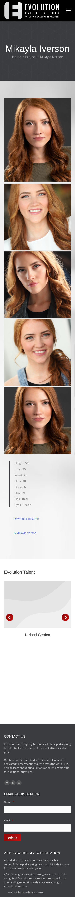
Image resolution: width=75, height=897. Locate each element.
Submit (12, 837)
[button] (9, 617)
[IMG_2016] (37, 352)
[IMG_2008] (37, 284)
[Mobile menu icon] (68, 10)
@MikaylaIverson (25, 533)
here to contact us (58, 768)
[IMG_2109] (37, 217)
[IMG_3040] (37, 420)
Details (37, 604)
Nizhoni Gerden (37, 635)
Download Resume (26, 519)
